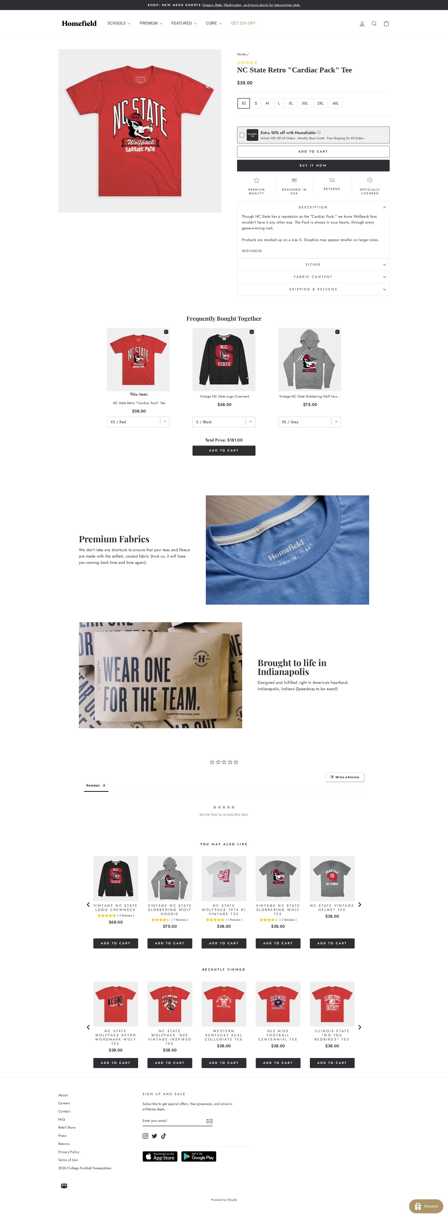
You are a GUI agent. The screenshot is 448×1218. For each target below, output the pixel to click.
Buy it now (313, 165)
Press (62, 1135)
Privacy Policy (68, 1152)
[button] (319, 132)
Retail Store (66, 1127)
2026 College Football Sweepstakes (84, 1168)
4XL (335, 103)
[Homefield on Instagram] (145, 1136)
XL (291, 103)
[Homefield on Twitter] (154, 1136)
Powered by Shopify (224, 1200)
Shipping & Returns (313, 289)
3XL (320, 103)
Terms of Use (67, 1160)
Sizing (313, 264)
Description (313, 207)
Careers (64, 1103)
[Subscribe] (209, 1121)
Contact (64, 1111)
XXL (305, 103)
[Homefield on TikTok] (163, 1136)
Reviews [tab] (93, 785)
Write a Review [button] (347, 777)
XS (244, 103)
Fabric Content (313, 276)
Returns (64, 1143)
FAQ (61, 1119)
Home (241, 54)
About (62, 1095)
